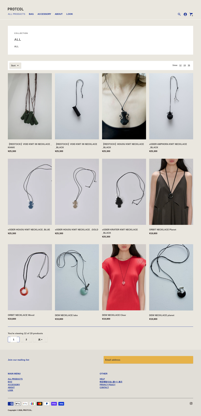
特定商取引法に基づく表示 (111, 382)
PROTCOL (27, 410)
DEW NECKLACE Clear (114, 315)
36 (189, 65)
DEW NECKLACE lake (66, 315)
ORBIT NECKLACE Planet (162, 229)
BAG (31, 14)
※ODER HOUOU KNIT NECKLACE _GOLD (76, 229)
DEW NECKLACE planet (161, 315)
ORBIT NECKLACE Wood (21, 315)
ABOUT (59, 14)
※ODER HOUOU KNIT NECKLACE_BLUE (29, 229)
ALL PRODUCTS (16, 14)
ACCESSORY (44, 14)
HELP (102, 379)
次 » (40, 339)
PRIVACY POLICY (107, 385)
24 (185, 65)
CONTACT (104, 387)
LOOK (69, 14)
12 (180, 65)
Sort (13, 65)
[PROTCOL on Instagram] (191, 403)
